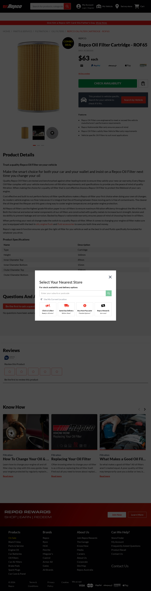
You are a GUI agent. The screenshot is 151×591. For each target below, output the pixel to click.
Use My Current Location (55, 299)
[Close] (110, 277)
